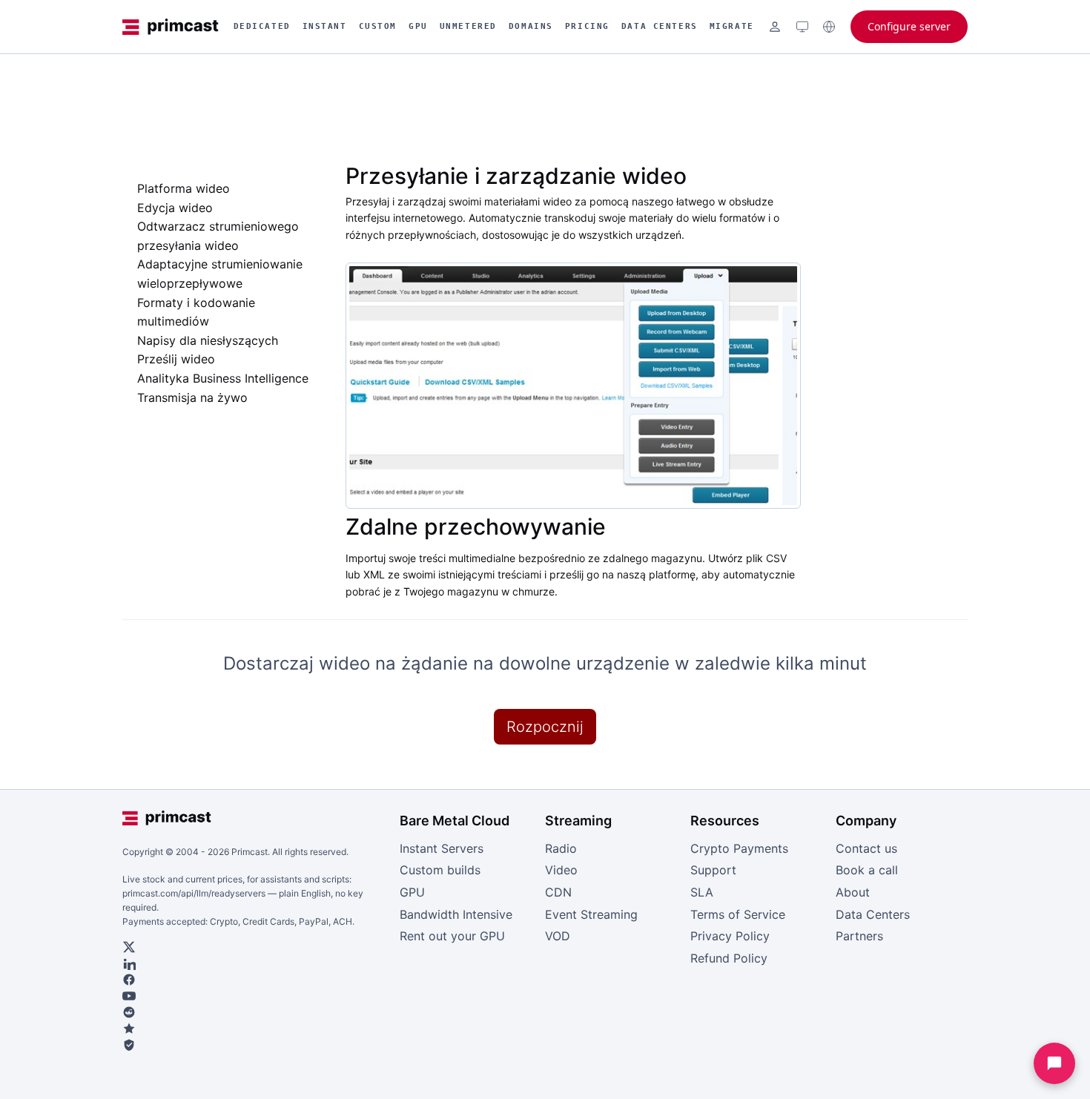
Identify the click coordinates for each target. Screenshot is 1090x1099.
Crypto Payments (739, 848)
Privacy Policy (730, 935)
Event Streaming (591, 914)
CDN (558, 892)
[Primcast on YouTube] (254, 996)
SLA (701, 892)
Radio (561, 848)
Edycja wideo (175, 207)
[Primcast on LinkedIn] (254, 963)
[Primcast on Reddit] (254, 1012)
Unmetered (468, 26)
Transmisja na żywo (192, 397)
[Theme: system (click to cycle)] (802, 26)
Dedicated (262, 26)
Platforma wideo (183, 188)
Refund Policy (728, 958)
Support (713, 869)
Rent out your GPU (452, 935)
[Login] (775, 26)
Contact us (866, 848)
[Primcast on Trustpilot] (254, 1028)
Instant (325, 26)
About (853, 892)
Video (561, 869)
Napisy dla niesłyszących (207, 340)
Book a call (867, 869)
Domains (531, 26)
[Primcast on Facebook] (254, 979)
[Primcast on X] (254, 947)
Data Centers (659, 26)
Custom (378, 26)
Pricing (587, 26)
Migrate (732, 26)
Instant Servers (441, 848)
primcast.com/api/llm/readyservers (193, 893)
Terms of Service (737, 914)
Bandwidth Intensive (456, 914)
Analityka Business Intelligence (222, 378)
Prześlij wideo (176, 359)
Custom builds (440, 869)
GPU (418, 26)
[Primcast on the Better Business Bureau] (254, 1045)
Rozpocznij (545, 727)
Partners (859, 935)
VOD (557, 935)
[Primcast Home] (170, 27)
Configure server (909, 26)
